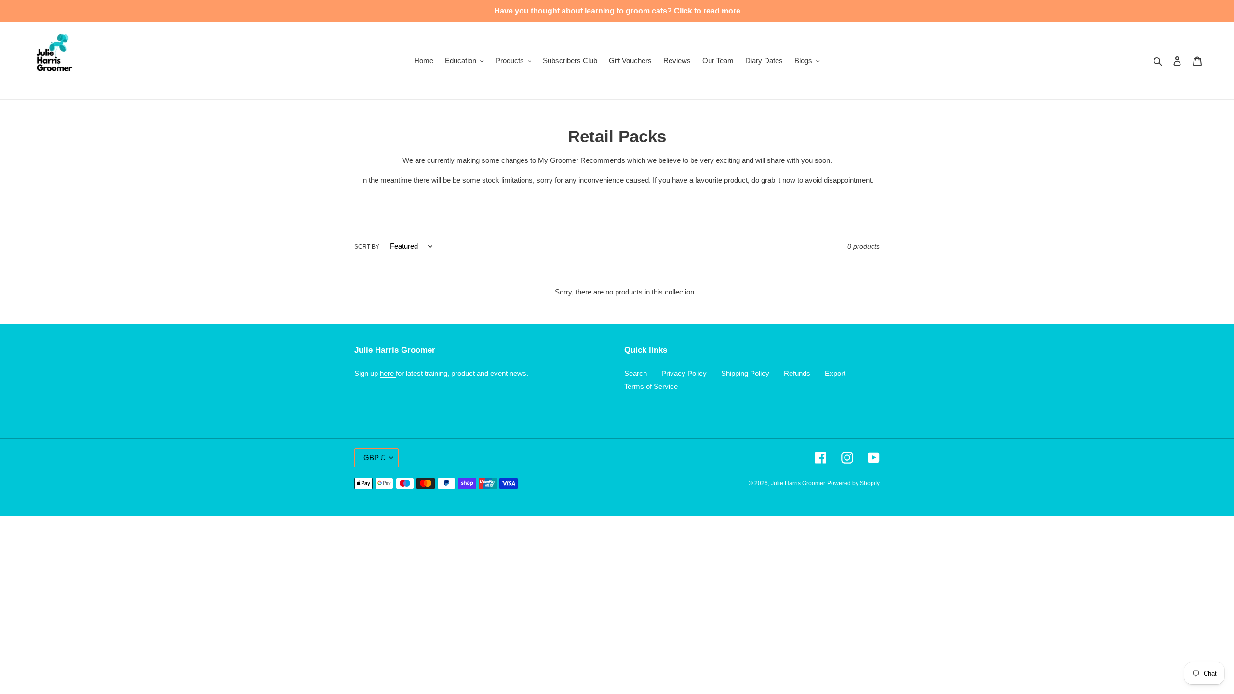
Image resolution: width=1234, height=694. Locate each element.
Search (635, 373)
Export (835, 373)
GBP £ (374, 458)
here (388, 373)
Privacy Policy (684, 373)
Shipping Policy (745, 373)
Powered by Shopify (853, 483)
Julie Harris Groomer (798, 483)
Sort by (366, 246)
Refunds (797, 373)
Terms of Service (651, 386)
